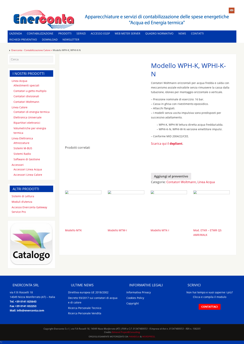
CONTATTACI (209, 306)
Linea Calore (19, 107)
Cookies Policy (135, 298)
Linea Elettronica (22, 138)
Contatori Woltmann (181, 182)
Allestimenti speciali (26, 85)
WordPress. (148, 336)
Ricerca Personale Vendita (84, 313)
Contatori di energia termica (32, 112)
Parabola (134, 336)
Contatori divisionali (26, 96)
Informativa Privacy (138, 292)
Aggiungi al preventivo (171, 176)
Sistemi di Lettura (23, 196)
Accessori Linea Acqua (28, 169)
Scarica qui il (166, 143)
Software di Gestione (27, 159)
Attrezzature (21, 143)
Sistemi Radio (22, 154)
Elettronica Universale (28, 117)
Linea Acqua (206, 182)
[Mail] (231, 10)
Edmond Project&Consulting (126, 332)
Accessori (18, 165)
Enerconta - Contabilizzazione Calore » (32, 50)
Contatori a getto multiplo (30, 91)
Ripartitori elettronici (27, 123)
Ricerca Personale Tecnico (84, 308)
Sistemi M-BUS (23, 148)
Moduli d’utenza (22, 202)
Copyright (132, 303)
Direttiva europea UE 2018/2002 (88, 292)
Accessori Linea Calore (28, 174)
